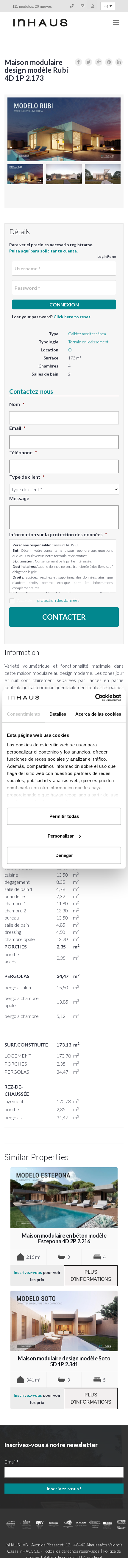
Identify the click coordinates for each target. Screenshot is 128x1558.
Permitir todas (64, 816)
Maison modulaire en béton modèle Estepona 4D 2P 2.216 (64, 1238)
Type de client (27, 477)
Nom (16, 404)
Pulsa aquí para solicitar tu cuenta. (43, 250)
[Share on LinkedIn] (119, 62)
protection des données (58, 600)
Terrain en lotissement (88, 341)
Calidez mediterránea (87, 333)
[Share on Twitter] (88, 62)
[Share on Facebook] (78, 62)
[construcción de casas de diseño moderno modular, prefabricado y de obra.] (40, 22)
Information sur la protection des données (58, 534)
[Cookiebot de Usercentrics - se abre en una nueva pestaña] (95, 697)
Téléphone (23, 452)
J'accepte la (47, 600)
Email (17, 428)
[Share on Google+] (98, 62)
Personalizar (61, 835)
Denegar (64, 855)
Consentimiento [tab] (23, 714)
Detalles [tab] (57, 714)
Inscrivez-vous (28, 1272)
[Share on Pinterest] (109, 62)
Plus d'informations (91, 1275)
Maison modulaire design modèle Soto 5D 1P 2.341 (64, 1361)
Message (19, 498)
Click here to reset (72, 316)
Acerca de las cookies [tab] (98, 714)
